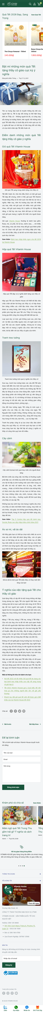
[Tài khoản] (34, 4)
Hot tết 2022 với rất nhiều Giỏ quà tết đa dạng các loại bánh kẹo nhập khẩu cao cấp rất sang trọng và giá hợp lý (22, 681)
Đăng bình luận (13, 787)
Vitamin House (14, 221)
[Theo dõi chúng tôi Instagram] (7, 993)
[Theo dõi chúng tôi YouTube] (16, 993)
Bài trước (7, 724)
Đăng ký (9, 965)
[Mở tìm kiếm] (30, 4)
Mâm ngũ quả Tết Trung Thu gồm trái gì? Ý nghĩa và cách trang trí (17, 832)
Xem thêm (37, 803)
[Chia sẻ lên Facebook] (11, 711)
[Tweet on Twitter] (19, 711)
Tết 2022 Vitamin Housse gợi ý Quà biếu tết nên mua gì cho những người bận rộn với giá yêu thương (22, 690)
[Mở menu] (3, 4)
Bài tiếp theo (34, 724)
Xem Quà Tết (36, 15)
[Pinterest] (15, 711)
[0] (39, 4)
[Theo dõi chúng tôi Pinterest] (12, 993)
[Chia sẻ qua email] (23, 711)
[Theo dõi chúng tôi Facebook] (3, 993)
